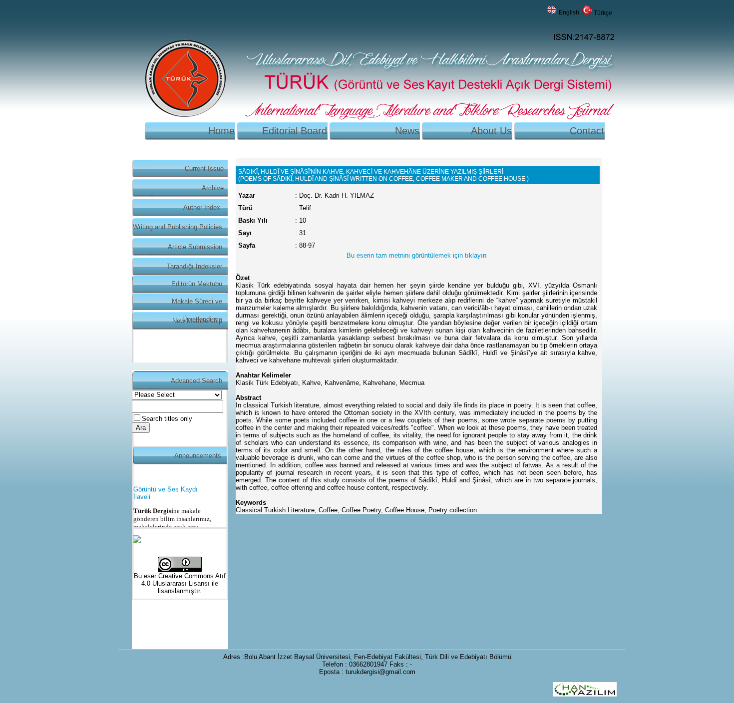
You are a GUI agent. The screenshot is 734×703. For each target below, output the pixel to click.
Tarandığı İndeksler (194, 266)
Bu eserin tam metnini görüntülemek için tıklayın (416, 255)
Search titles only (167, 418)
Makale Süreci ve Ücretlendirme (197, 304)
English (569, 12)
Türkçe (603, 12)
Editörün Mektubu (196, 284)
